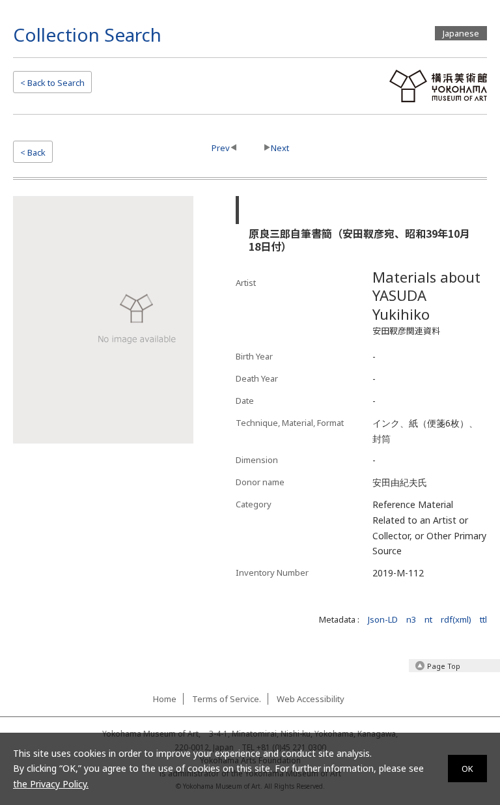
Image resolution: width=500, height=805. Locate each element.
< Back (33, 152)
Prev (221, 148)
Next (280, 148)
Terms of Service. (226, 699)
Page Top (443, 666)
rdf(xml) (456, 619)
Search (52, 83)
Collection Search (87, 34)
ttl (483, 619)
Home (164, 699)
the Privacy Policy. (51, 784)
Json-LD (383, 619)
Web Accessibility (310, 699)
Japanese (461, 33)
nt (428, 619)
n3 (411, 619)
